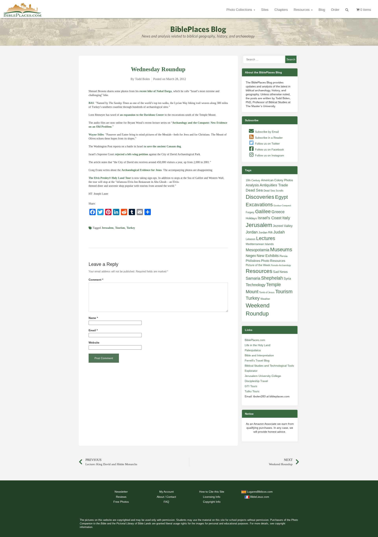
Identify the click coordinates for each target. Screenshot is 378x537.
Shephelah (272, 278)
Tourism (120, 227)
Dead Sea (254, 190)
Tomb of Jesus (266, 292)
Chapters (281, 10)
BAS (91, 103)
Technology (255, 285)
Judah (279, 232)
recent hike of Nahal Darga (155, 91)
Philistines (253, 260)
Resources (302, 10)
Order (335, 10)
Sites (265, 10)
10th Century (253, 180)
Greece (277, 212)
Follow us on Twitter (267, 143)
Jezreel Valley (283, 226)
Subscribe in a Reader (268, 137)
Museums (281, 249)
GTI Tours (251, 386)
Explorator (251, 370)
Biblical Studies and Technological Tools (269, 365)
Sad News (280, 272)
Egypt (281, 197)
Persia (283, 256)
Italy (286, 218)
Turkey (131, 227)
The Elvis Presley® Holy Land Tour (110, 178)
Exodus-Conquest (282, 205)
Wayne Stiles (96, 134)
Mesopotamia (257, 250)
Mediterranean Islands (260, 244)
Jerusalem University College (263, 375)
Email (93, 330)
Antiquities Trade (274, 185)
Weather (265, 298)
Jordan (252, 232)
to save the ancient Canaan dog (162, 146)
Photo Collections (239, 10)
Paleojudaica (253, 350)
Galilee (263, 211)
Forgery (250, 212)
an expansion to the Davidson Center (142, 114)
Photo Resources (273, 260)
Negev (251, 256)
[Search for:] (263, 59)
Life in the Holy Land (257, 345)
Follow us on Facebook (269, 149)
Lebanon (250, 239)
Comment (96, 279)
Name (93, 318)
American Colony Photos (277, 180)
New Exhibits (268, 256)
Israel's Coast (270, 218)
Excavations (259, 204)
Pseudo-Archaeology (281, 265)
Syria (287, 278)
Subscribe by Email (266, 131)
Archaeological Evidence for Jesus (141, 170)
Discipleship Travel (256, 381)
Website (94, 342)
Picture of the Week (258, 265)
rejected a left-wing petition (131, 154)
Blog (322, 10)
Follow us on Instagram (269, 155)
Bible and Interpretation (259, 355)
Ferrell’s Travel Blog (257, 360)
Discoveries (260, 197)
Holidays (251, 218)
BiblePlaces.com (255, 340)
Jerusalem (108, 227)
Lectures (265, 238)
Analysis (252, 185)
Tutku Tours (252, 391)
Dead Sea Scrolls (274, 190)
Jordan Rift (265, 232)
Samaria (253, 278)
